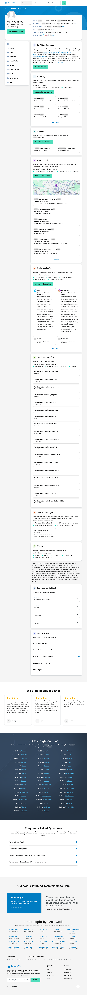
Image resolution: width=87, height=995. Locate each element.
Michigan (24, 777)
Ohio (46, 792)
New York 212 (28, 929)
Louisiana (69, 769)
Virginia (23, 807)
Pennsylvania (46, 796)
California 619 (43, 947)
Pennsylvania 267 (14, 947)
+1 (53, 29)
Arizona (69, 751)
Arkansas (24, 754)
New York (47, 788)
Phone (12, 48)
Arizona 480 (73, 942)
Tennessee (69, 799)
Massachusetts (69, 773)
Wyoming (46, 811)
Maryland (46, 773)
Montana (46, 781)
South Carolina (23, 799)
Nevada (23, 784)
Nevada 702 (58, 929)
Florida (69, 758)
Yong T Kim (59, 62)
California (47, 754)
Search (35, 980)
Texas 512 (43, 942)
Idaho (69, 762)
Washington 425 (14, 942)
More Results (14, 78)
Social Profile (14, 61)
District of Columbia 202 (73, 930)
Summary (13, 44)
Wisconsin (24, 811)
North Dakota (24, 792)
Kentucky (46, 769)
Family (12, 65)
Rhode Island (69, 796)
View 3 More (55, 122)
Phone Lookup (67, 975)
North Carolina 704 (58, 947)
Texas (23, 803)
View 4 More (55, 348)
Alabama (23, 751)
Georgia (23, 762)
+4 (53, 35)
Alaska (47, 751)
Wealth (12, 74)
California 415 (13, 936)
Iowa (69, 766)
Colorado (69, 754)
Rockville (13, 8)
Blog (48, 969)
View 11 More (55, 259)
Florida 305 (43, 929)
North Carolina (69, 788)
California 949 (58, 936)
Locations (13, 56)
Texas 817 (73, 947)
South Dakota (46, 799)
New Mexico (23, 788)
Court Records (14, 69)
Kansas (23, 769)
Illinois (24, 766)
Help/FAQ (49, 972)
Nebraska (69, 781)
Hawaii (46, 762)
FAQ (11, 82)
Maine (24, 773)
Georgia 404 (29, 936)
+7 (63, 26)
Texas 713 (73, 936)
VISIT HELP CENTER (16, 908)
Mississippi (69, 777)
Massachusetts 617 (58, 942)
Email (11, 52)
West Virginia (69, 807)
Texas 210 (28, 947)
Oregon (23, 796)
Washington (46, 807)
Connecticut (23, 758)
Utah (46, 803)
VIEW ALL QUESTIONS (42, 869)
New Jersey (69, 784)
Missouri (23, 781)
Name (24, 3)
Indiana (46, 766)
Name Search (67, 969)
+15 (76, 23)
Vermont (69, 803)
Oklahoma (69, 792)
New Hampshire (46, 784)
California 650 (28, 942)
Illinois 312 (43, 936)
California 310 (13, 929)
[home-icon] (6, 8)
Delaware (47, 758)
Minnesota (46, 777)
